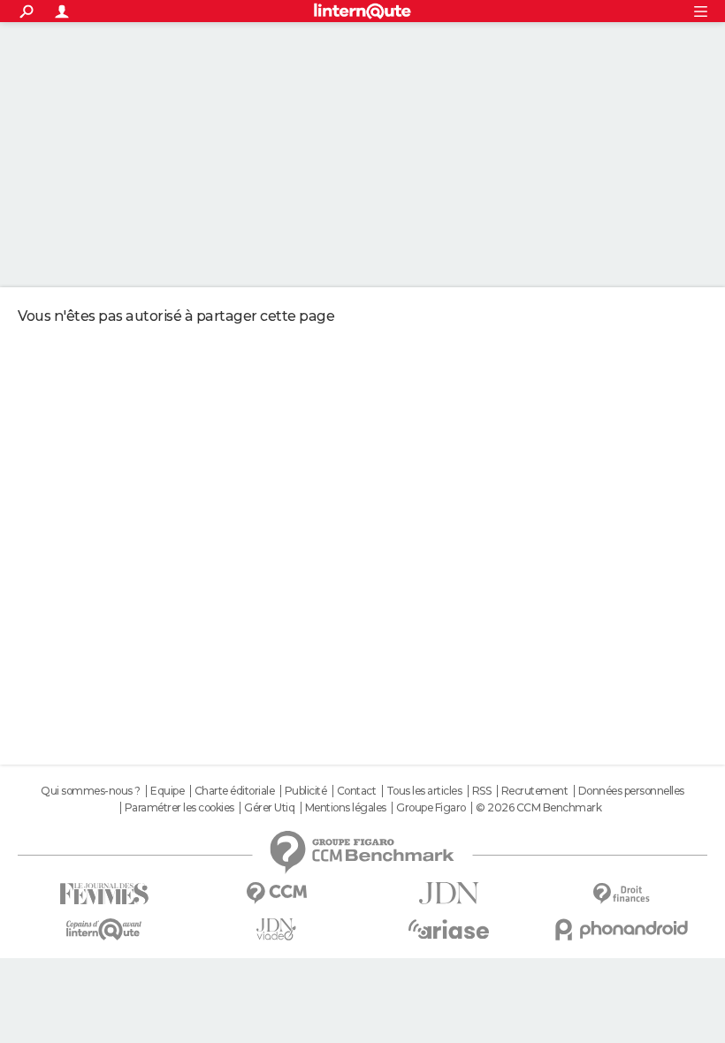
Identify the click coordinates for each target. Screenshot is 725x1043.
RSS (482, 791)
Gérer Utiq (269, 808)
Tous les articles (424, 791)
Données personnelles (631, 791)
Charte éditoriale (235, 791)
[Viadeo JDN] (276, 929)
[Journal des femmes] (104, 894)
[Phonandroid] (621, 929)
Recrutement (535, 791)
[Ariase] (448, 929)
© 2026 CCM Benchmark (538, 808)
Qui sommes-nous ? (91, 791)
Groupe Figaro (431, 808)
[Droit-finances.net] (621, 894)
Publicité (306, 791)
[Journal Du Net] (448, 893)
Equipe (167, 791)
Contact (357, 791)
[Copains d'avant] (104, 929)
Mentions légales (345, 808)
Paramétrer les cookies (179, 808)
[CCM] (276, 893)
